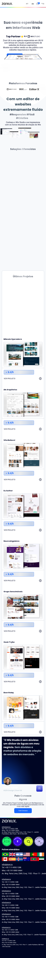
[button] (38, 4)
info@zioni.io (6, 827)
